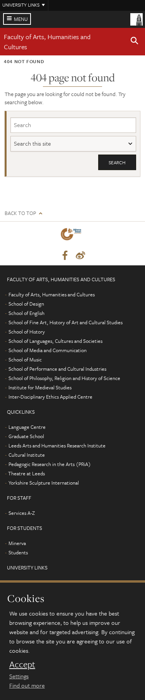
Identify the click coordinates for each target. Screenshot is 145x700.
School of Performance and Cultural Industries (57, 369)
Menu (21, 19)
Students (18, 552)
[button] (134, 41)
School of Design (26, 304)
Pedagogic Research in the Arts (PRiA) (50, 464)
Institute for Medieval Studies (40, 387)
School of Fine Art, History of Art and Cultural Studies (66, 322)
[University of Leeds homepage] (136, 18)
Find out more (27, 685)
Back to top (20, 213)
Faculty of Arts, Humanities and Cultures (52, 294)
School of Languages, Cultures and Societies (55, 341)
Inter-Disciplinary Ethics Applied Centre (50, 397)
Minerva (17, 543)
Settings (19, 676)
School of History (27, 331)
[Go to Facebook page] (65, 255)
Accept (22, 664)
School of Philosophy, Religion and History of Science (64, 378)
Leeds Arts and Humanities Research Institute (57, 445)
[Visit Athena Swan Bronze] (72, 236)
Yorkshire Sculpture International (44, 483)
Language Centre (27, 427)
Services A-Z (22, 513)
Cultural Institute (27, 455)
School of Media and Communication (48, 350)
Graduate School (26, 436)
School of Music (25, 359)
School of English (26, 313)
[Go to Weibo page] (80, 255)
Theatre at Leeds (26, 473)
